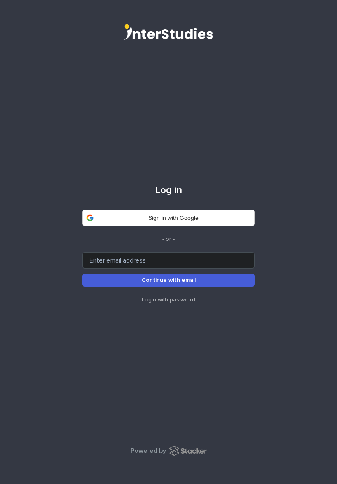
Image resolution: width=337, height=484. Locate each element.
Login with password (168, 300)
